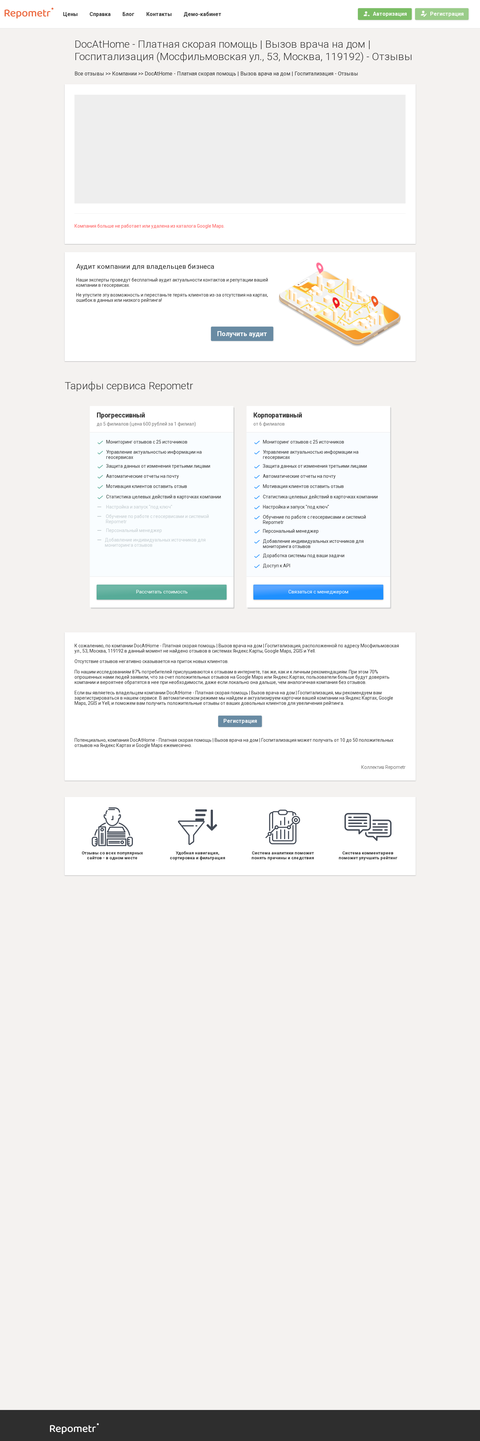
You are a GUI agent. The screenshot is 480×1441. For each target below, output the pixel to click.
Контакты (159, 14)
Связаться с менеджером (318, 592)
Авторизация (390, 14)
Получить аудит (242, 334)
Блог (128, 14)
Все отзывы (89, 74)
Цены (70, 14)
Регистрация (447, 14)
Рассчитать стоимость (162, 592)
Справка (100, 14)
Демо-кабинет (202, 14)
